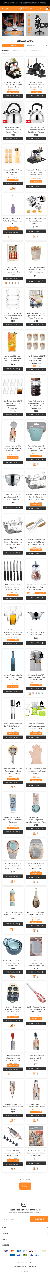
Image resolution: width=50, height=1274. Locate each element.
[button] (41, 8)
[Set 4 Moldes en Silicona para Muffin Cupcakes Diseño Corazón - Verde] (13, 849)
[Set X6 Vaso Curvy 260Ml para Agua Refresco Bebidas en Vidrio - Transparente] (13, 386)
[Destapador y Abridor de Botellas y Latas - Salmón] (37, 1120)
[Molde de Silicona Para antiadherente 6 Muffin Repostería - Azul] (13, 992)
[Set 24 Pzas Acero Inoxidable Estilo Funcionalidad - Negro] (13, 283)
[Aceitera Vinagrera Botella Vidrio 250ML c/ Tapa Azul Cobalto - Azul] (13, 660)
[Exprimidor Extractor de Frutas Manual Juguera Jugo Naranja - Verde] (36, 709)
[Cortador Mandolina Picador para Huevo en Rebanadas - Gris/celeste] (13, 803)
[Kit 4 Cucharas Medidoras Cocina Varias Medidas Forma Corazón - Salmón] (14, 787)
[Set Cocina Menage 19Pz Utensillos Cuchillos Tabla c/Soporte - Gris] (36, 660)
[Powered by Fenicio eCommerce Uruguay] (25, 1271)
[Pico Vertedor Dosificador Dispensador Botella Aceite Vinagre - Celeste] (37, 1168)
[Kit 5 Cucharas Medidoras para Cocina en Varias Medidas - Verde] (37, 930)
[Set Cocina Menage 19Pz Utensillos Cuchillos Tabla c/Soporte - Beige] (36, 693)
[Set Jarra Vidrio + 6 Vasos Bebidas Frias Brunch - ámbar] (13, 155)
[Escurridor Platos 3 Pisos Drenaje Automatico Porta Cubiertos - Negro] (13, 68)
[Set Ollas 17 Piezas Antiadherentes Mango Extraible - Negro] (36, 68)
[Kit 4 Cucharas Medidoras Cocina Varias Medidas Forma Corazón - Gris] (13, 754)
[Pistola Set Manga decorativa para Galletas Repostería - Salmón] (13, 1136)
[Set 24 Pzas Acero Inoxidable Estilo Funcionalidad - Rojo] (13, 253)
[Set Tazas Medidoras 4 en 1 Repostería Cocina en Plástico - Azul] (13, 946)
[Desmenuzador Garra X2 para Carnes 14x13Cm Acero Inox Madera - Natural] (36, 525)
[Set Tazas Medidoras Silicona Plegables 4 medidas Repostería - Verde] (36, 803)
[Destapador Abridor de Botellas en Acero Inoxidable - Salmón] (14, 1120)
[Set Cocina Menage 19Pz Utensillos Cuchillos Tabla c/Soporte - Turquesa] (39, 693)
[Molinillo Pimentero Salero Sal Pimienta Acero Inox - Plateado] (13, 709)
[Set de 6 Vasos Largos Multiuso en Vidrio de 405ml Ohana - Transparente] (13, 615)
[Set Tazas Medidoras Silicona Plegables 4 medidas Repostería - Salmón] (37, 833)
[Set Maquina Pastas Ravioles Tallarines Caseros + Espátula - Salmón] (37, 236)
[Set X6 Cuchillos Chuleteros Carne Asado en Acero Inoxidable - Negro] (13, 570)
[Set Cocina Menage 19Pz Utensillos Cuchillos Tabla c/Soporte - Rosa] (33, 693)
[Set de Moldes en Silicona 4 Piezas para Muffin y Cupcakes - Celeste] (37, 882)
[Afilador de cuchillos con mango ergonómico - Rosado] (37, 1073)
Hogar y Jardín (15, 50)
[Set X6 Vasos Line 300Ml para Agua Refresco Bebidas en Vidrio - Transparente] (36, 341)
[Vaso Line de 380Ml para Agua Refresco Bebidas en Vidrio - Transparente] (13, 341)
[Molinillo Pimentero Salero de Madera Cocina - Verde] (13, 898)
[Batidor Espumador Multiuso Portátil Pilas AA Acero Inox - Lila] (13, 204)
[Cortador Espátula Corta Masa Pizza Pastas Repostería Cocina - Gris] (36, 946)
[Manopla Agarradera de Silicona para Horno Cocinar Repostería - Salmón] (37, 464)
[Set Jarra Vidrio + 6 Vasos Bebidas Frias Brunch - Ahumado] (14, 188)
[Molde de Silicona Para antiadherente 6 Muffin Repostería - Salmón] (14, 1025)
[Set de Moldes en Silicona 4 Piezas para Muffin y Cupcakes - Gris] (36, 849)
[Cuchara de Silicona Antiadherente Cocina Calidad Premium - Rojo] (13, 1041)
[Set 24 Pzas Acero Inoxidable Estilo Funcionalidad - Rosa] (10, 283)
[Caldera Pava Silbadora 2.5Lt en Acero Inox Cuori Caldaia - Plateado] (13, 113)
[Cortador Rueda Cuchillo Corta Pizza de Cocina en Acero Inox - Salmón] (13, 431)
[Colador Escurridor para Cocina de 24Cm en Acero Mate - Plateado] (36, 615)
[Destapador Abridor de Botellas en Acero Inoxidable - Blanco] (13, 1090)
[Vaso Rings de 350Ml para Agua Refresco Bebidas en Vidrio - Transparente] (13, 299)
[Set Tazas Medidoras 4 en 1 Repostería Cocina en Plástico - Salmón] (14, 977)
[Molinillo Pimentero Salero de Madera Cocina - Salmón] (14, 929)
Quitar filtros (5, 53)
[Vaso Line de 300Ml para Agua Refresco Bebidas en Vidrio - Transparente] (36, 253)
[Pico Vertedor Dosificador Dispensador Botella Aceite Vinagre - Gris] (36, 1136)
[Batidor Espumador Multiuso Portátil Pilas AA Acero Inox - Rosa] (13, 237)
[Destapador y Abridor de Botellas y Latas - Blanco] (36, 1090)
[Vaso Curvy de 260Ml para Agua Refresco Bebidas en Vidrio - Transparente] (36, 299)
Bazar (25, 50)
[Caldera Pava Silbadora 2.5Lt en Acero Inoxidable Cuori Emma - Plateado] (36, 113)
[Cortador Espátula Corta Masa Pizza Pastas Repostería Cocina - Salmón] (37, 977)
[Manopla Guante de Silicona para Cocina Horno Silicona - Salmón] (36, 754)
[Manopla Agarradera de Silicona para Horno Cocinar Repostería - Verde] (36, 431)
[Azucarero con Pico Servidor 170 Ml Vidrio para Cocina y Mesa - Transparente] (36, 570)
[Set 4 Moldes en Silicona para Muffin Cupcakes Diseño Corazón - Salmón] (14, 881)
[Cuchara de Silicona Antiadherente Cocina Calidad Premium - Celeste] (16, 1074)
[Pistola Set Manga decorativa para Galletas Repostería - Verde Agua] (14, 1169)
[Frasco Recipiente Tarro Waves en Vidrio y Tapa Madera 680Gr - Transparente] (36, 386)
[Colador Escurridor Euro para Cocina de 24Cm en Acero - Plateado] (13, 480)
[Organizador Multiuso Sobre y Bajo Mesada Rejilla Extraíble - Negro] (36, 155)
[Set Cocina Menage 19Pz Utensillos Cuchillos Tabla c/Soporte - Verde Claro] (42, 693)
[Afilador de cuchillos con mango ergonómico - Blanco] (36, 1041)
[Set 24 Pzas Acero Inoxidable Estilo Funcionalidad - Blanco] (19, 283)
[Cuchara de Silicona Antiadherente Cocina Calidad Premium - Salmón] (13, 1074)
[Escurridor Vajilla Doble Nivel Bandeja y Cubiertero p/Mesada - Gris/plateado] (36, 480)
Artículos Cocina (35, 50)
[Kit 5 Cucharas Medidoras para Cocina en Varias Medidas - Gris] (36, 898)
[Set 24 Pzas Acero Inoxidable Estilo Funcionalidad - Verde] (16, 283)
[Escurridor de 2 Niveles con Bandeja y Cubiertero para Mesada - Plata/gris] (13, 525)
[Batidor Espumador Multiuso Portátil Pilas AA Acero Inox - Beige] (16, 237)
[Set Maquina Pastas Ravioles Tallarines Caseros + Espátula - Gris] (36, 204)
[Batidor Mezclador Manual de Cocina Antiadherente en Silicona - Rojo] (36, 992)
